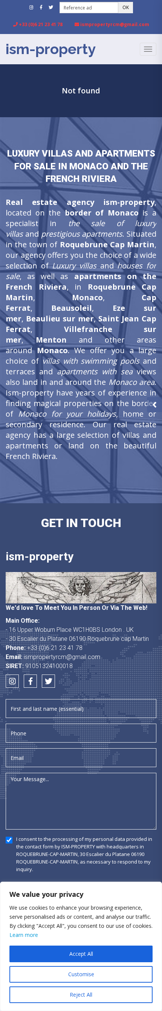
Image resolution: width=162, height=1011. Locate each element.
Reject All (81, 994)
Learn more (23, 934)
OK (125, 7)
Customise (81, 974)
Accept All (81, 953)
